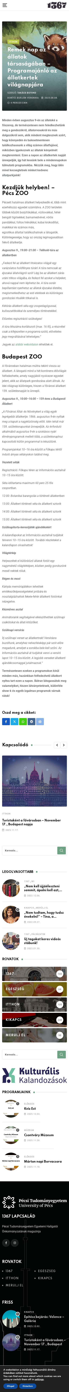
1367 (27, 881)
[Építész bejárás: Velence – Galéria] (11, 1319)
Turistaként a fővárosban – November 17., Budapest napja (45, 1344)
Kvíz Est (30, 1108)
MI (32, 881)
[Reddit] (31, 721)
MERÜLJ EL (42, 908)
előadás (29, 1104)
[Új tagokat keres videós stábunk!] (11, 941)
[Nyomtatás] (40, 721)
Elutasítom (28, 1386)
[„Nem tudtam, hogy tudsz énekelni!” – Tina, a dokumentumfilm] (11, 915)
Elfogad (10, 1386)
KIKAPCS (29, 908)
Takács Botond (26, 93)
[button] (57, 745)
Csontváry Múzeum (39, 1135)
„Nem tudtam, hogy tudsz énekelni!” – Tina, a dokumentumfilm (44, 916)
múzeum (29, 1130)
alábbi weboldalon (26, 344)
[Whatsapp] (23, 721)
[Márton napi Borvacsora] (11, 1161)
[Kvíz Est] (11, 1109)
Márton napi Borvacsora (43, 1161)
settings (39, 1379)
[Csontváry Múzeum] (11, 1135)
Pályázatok (38, 934)
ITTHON (6, 813)
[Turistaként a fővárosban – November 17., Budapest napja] (11, 1342)
